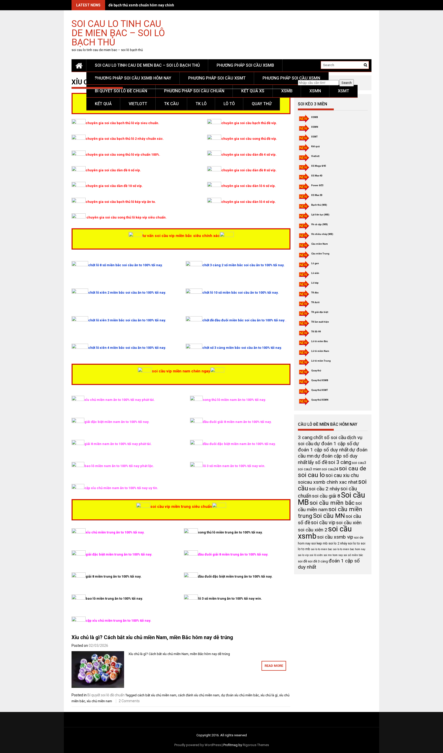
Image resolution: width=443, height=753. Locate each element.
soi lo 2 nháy (337, 543)
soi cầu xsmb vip (335, 537)
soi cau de (352, 468)
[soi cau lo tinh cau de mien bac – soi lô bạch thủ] (79, 65)
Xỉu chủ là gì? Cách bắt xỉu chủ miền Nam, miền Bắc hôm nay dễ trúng (152, 637)
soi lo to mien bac (321, 549)
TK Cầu (171, 103)
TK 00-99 (316, 331)
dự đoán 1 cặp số (333, 444)
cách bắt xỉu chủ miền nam (156, 695)
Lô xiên (315, 273)
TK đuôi (315, 302)
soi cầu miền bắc (332, 502)
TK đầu (315, 292)
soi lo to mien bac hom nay (349, 549)
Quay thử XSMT (319, 390)
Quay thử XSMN (319, 400)
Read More (274, 666)
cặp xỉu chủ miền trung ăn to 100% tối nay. (118, 620)
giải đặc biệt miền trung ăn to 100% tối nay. (119, 554)
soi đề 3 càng (318, 561)
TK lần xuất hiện (320, 322)
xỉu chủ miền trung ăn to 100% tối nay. (115, 532)
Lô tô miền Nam (320, 351)
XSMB (287, 90)
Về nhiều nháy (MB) (322, 234)
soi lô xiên (316, 555)
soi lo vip (303, 555)
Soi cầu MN (329, 515)
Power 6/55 (317, 185)
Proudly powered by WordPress (197, 745)
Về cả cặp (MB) (319, 224)
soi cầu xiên (348, 523)
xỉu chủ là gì (269, 695)
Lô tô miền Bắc (319, 341)
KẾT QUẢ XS (252, 90)
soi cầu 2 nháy (324, 489)
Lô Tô (229, 103)
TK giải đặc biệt (319, 312)
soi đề (302, 561)
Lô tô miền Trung (321, 361)
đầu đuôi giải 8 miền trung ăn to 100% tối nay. (233, 554)
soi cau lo (311, 475)
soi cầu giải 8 (326, 496)
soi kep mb (319, 543)
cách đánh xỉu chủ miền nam (198, 695)
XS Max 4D (317, 175)
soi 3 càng (339, 462)
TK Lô (201, 103)
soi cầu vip (323, 522)
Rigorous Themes (256, 745)
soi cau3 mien (309, 469)
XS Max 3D (317, 195)
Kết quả (103, 103)
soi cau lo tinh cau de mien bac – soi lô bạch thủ (118, 32)
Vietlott (138, 103)
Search (346, 83)
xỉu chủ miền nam (99, 701)
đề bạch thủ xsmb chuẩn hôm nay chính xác (144, 5)
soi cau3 (359, 463)
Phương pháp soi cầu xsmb (245, 65)
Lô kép (315, 283)
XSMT (343, 90)
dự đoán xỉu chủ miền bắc (240, 695)
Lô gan (315, 263)
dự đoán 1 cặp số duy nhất (328, 447)
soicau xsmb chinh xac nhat (327, 482)
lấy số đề (317, 462)
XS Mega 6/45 (318, 166)
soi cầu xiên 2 (312, 530)
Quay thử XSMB (319, 380)
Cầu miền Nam (319, 244)
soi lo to (354, 543)
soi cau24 (330, 469)
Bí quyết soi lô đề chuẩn (121, 90)
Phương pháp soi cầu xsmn (291, 78)
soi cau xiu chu (342, 475)
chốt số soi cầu (329, 437)
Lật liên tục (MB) (320, 214)
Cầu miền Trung (320, 253)
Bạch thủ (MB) (319, 205)
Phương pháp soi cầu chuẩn (194, 90)
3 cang (305, 437)
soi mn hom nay (333, 555)
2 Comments (129, 701)
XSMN (315, 90)
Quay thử (261, 103)
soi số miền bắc (353, 555)
